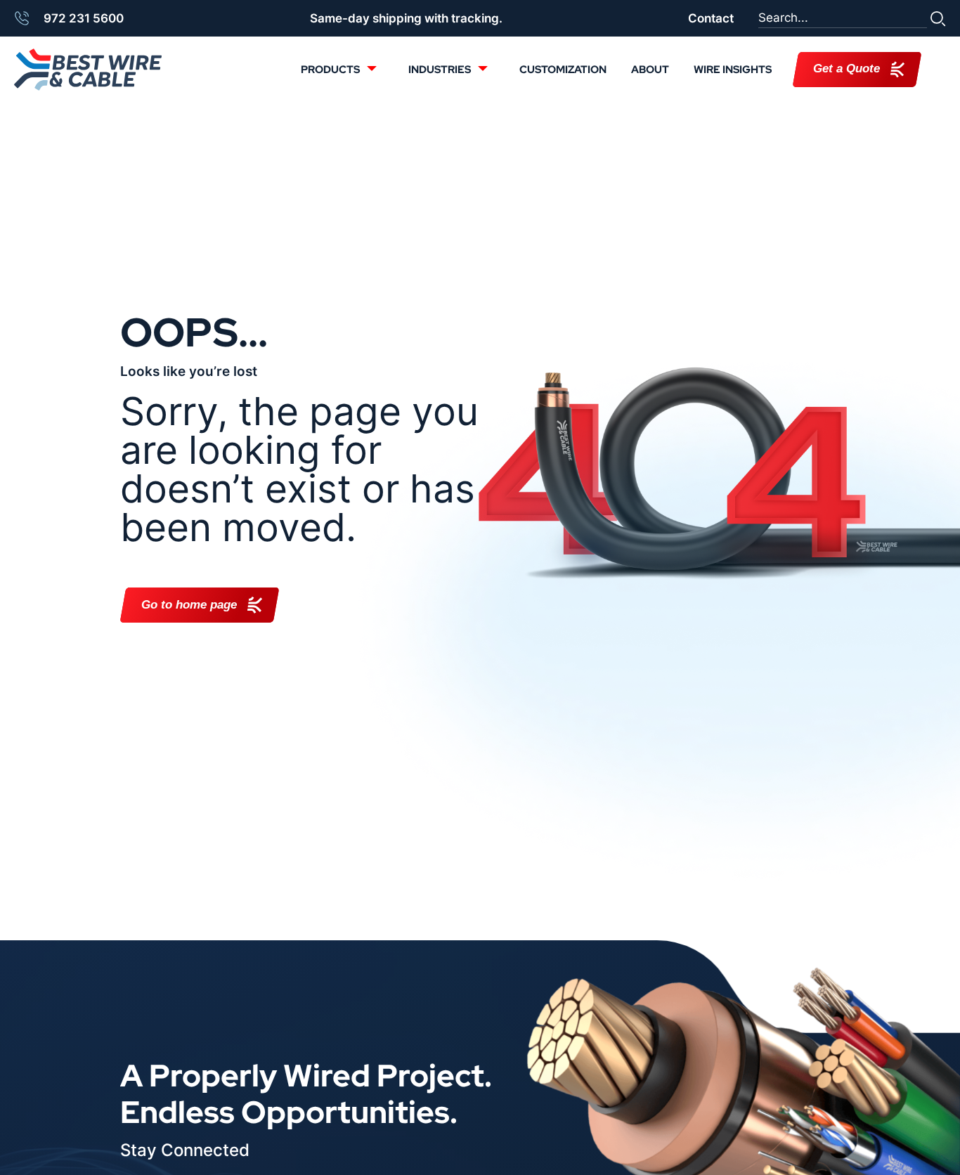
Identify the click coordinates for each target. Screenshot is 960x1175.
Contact (711, 18)
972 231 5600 (84, 18)
